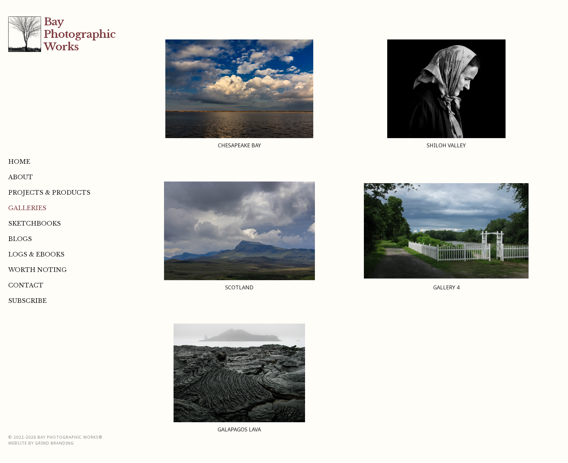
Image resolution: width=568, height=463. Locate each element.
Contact (25, 285)
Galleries (27, 208)
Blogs (20, 239)
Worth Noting (37, 270)
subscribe (27, 301)
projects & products (49, 192)
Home (19, 161)
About (20, 177)
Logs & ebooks (36, 254)
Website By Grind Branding (41, 443)
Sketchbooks (34, 223)
